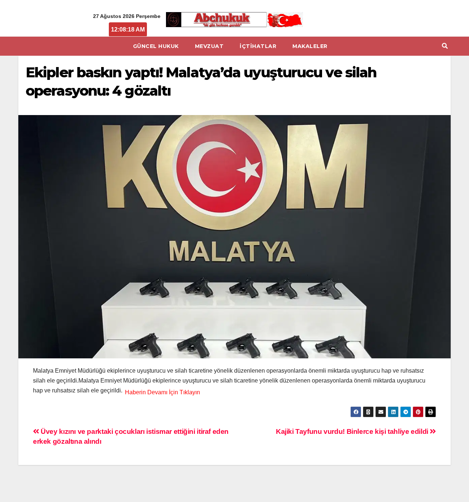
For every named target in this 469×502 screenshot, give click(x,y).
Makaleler (310, 46)
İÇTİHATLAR (258, 46)
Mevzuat (209, 46)
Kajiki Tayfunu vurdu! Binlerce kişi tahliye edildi (353, 431)
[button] (445, 46)
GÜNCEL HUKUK (156, 46)
